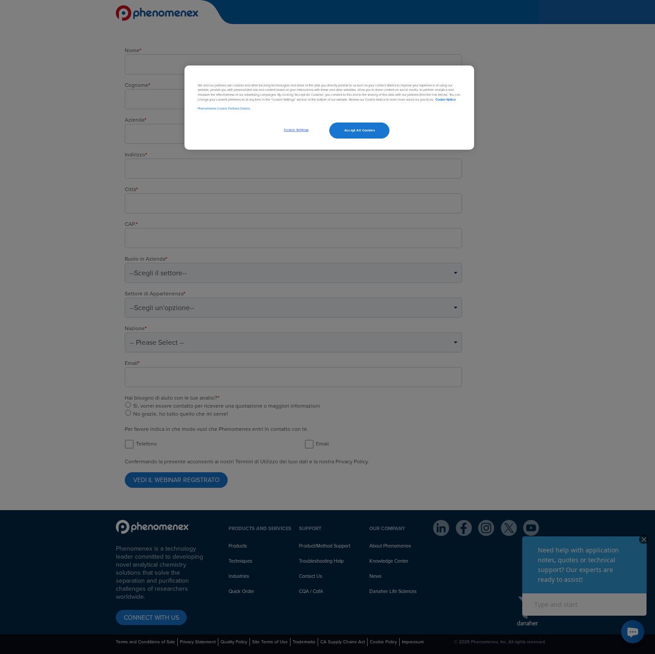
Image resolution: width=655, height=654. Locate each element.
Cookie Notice (445, 100)
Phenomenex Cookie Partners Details (224, 108)
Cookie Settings (296, 130)
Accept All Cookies (359, 130)
